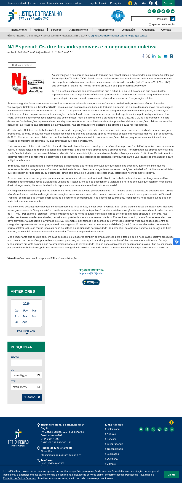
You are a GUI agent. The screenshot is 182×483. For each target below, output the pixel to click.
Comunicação (34, 36)
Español (103, 3)
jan (17, 310)
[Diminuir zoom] (144, 3)
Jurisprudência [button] (78, 29)
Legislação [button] (128, 29)
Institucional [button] (19, 29)
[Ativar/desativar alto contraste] (156, 3)
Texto (15, 357)
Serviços (111, 438)
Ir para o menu (37, 3)
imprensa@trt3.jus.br (91, 273)
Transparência (115, 448)
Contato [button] (166, 29)
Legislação (113, 453)
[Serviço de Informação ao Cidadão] (130, 3)
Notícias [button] (39, 29)
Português (115, 3)
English (93, 3)
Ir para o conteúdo (17, 3)
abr (17, 316)
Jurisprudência (115, 443)
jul (16, 321)
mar (34, 310)
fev (25, 310)
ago (24, 321)
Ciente (171, 474)
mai (25, 316)
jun (34, 316)
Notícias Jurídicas (51, 36)
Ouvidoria (112, 458)
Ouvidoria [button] (148, 29)
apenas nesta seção (163, 24)
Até (13, 381)
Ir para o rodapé (73, 3)
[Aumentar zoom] (136, 3)
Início (12, 36)
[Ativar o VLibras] (150, 3)
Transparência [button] (105, 29)
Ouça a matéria (23, 65)
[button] (168, 3)
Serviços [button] (56, 29)
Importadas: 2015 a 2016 (73, 36)
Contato (111, 463)
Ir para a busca (55, 3)
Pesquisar (30, 397)
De (12, 369)
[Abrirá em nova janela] (149, 11)
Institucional (113, 428)
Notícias (21, 36)
